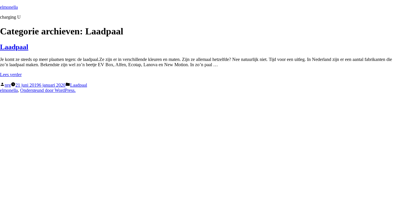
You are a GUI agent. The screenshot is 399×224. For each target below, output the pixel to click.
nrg (8, 85)
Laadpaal (14, 47)
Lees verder (11, 74)
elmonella (9, 7)
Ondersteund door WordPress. (48, 90)
